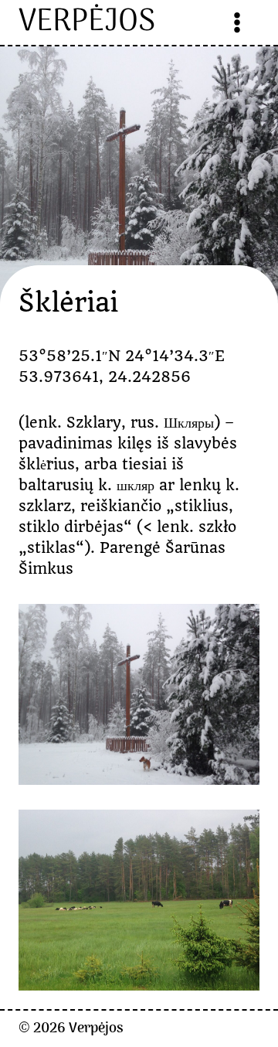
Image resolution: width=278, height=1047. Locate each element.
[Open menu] (237, 22)
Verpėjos (96, 1029)
